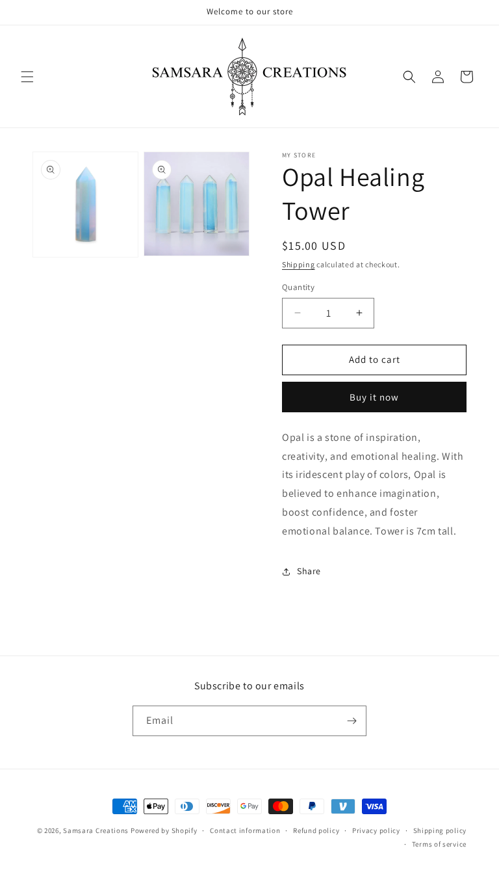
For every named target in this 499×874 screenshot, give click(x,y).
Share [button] (309, 571)
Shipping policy (440, 830)
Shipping (298, 264)
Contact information (245, 830)
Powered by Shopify (164, 830)
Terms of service (439, 844)
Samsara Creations (96, 830)
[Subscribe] (351, 721)
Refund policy (316, 830)
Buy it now (374, 397)
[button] (27, 76)
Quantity (298, 287)
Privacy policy (376, 830)
